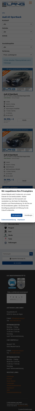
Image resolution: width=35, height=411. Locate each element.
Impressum (21, 220)
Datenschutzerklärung (8, 220)
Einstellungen (28, 215)
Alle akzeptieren (16, 215)
